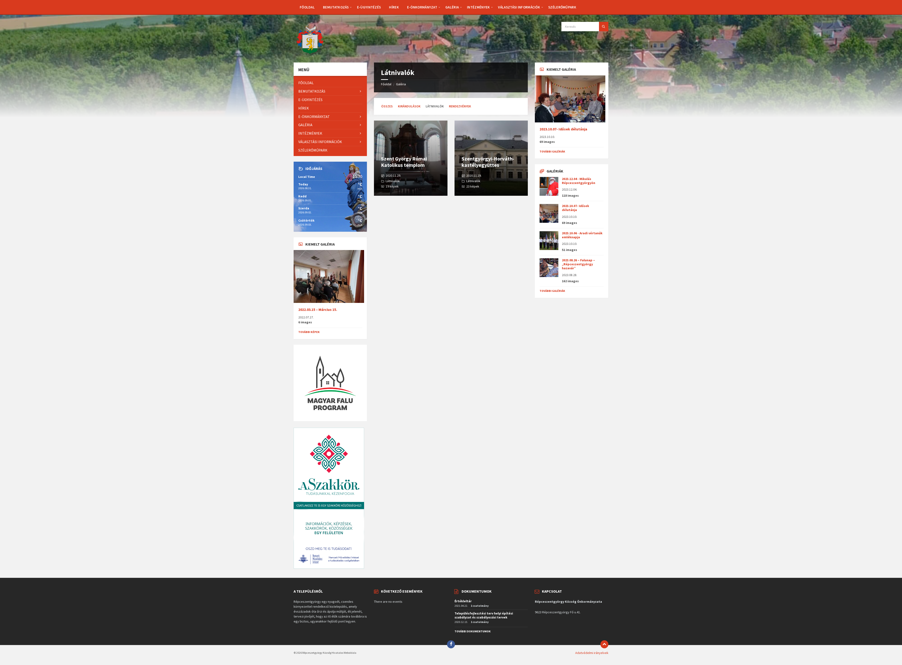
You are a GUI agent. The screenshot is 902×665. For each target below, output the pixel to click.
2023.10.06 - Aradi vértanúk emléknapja (582, 235)
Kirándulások (409, 106)
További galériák (552, 151)
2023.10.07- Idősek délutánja (563, 129)
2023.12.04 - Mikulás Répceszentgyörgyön (578, 181)
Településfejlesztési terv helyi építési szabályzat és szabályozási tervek (484, 615)
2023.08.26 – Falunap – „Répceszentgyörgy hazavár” (578, 264)
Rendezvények (460, 106)
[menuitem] (307, 7)
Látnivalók (393, 181)
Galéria (401, 84)
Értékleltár (463, 601)
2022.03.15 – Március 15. (317, 309)
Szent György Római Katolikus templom (404, 161)
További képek (309, 332)
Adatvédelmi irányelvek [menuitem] (591, 653)
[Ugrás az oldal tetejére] (604, 644)
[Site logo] (310, 53)
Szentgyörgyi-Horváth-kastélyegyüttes (488, 161)
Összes (387, 106)
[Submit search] (603, 26)
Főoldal (386, 84)
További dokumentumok (473, 631)
